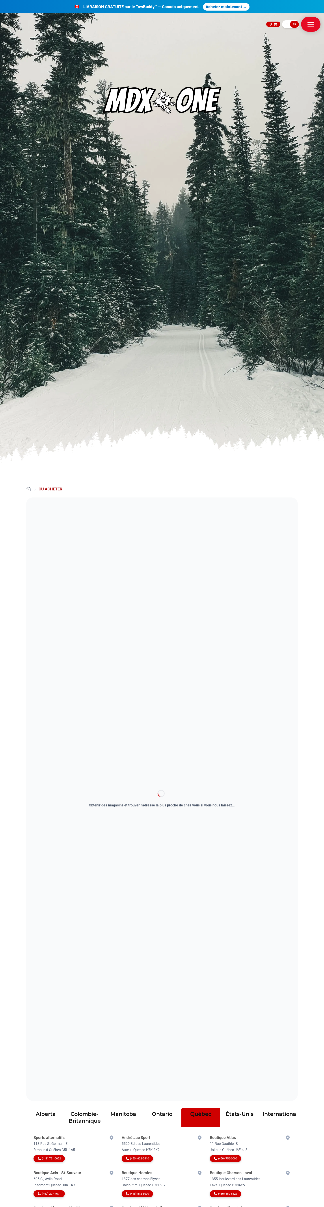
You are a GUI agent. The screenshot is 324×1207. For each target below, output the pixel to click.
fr (294, 24)
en (286, 24)
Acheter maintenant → (226, 6)
